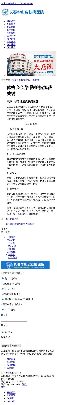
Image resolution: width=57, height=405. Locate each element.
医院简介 (11, 24)
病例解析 (11, 36)
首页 (14, 80)
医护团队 (11, 30)
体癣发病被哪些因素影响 (22, 224)
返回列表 (14, 219)
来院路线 (11, 41)
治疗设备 (11, 39)
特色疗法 (11, 33)
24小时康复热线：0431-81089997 (17, 3)
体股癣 (35, 80)
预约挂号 (11, 44)
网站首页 (11, 21)
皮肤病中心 (24, 80)
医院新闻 (11, 27)
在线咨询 (11, 368)
